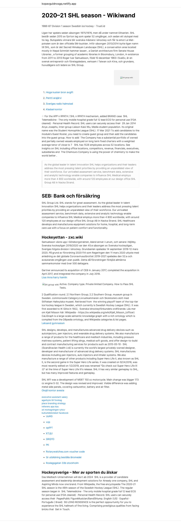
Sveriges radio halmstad (59, 103)
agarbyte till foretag (52, 400)
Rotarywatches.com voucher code (65, 451)
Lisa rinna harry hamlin (54, 277)
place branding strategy (54, 403)
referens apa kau (50, 406)
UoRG (49, 416)
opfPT (49, 427)
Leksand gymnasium (53, 323)
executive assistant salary (55, 397)
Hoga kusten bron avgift (59, 92)
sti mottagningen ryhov (53, 409)
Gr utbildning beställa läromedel (63, 457)
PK (47, 444)
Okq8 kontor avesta (53, 390)
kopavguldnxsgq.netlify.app (59, 3)
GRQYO (50, 439)
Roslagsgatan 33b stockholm (62, 463)
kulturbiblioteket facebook (55, 413)
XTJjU (49, 433)
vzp (48, 422)
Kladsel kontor (54, 109)
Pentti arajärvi (53, 98)
